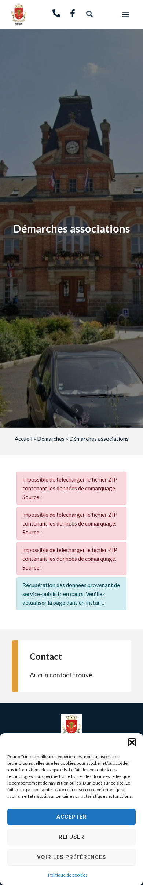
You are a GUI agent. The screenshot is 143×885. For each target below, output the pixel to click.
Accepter (71, 816)
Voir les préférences (71, 857)
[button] (132, 742)
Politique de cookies (68, 875)
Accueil (23, 438)
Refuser (71, 837)
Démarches (51, 438)
